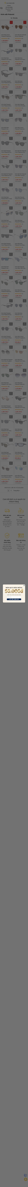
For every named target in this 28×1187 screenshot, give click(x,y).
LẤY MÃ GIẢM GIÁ (14, 599)
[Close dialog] (24, 585)
